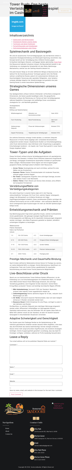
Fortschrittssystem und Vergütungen (25, 46)
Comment (13, 344)
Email (12, 374)
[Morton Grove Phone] (32, 457)
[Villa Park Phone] (32, 450)
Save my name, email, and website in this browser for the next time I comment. (36, 390)
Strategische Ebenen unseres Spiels (25, 42)
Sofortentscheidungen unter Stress (24, 48)
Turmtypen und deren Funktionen (24, 44)
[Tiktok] (69, 2)
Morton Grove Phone (42, 457)
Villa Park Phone (40, 450)
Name (12, 367)
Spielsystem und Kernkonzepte (23, 40)
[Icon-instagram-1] (66, 2)
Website (12, 381)
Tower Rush (57, 62)
